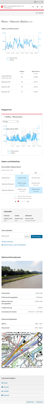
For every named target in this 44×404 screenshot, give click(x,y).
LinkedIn (6, 391)
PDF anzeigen (36, 236)
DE (35, 2)
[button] (16, 201)
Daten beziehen (8, 241)
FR (37, 2)
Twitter (5, 383)
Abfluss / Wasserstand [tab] (14, 117)
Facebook (6, 395)
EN (42, 2)
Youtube (6, 387)
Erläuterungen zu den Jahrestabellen (14, 245)
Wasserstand (5, 236)
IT (39, 2)
